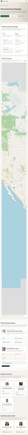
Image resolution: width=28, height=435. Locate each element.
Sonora (4, 5)
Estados (2, 5)
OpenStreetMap (22, 314)
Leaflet (19, 314)
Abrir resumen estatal (18, 342)
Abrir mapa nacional (25, 61)
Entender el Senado (3, 379)
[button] (16, 183)
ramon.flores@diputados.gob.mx (7, 363)
